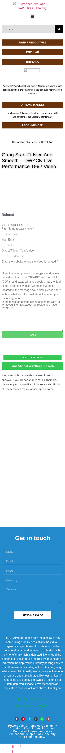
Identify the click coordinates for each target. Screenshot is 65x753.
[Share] (16, 746)
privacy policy (32, 699)
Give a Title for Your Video (18, 250)
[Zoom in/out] (3, 746)
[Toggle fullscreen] (10, 746)
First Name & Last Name (17, 228)
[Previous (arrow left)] (3, 751)
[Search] (59, 29)
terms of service (33, 706)
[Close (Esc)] (23, 746)
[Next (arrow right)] (10, 751)
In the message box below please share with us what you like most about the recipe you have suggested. (31, 305)
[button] (32, 16)
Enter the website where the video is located (29, 261)
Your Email (9, 239)
